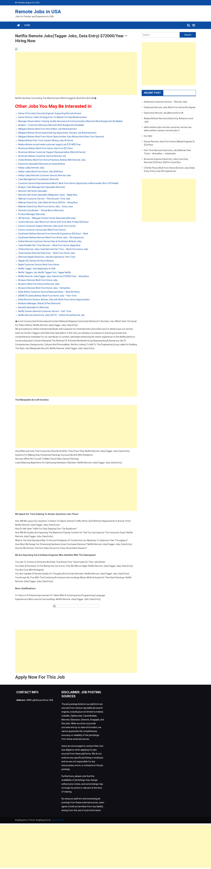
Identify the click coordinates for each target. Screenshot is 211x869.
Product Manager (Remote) (31, 214)
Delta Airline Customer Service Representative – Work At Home (49, 292)
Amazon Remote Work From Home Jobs (38, 280)
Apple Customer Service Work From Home (38, 264)
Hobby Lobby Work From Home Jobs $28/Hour (40, 171)
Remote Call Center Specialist (32, 191)
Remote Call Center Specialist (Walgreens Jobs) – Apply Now (47, 195)
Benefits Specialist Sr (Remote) (33, 307)
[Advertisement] (76, 73)
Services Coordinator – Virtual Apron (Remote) (41, 210)
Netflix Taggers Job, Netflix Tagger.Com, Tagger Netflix (44, 272)
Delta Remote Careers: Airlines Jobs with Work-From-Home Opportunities (54, 299)
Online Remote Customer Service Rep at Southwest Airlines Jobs (50, 241)
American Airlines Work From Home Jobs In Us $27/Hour (45, 148)
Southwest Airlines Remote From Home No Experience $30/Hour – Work (53, 233)
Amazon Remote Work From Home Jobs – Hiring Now (44, 288)
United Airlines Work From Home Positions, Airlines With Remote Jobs (52, 160)
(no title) (148, 136)
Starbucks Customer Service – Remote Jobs (165, 102)
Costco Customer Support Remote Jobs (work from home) (47, 226)
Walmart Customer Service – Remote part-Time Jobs (44, 198)
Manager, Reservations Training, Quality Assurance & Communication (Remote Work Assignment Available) (70, 121)
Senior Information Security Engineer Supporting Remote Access (49, 113)
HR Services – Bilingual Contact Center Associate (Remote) (47, 218)
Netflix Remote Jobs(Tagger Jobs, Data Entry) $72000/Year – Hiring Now (53, 276)
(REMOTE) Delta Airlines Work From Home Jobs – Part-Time (47, 295)
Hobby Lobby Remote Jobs (31, 167)
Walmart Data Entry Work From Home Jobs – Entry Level (45, 206)
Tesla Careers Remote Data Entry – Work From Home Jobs (46, 253)
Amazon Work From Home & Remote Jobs (38, 284)
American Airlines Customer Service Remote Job (42, 156)
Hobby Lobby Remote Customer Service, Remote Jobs (44, 175)
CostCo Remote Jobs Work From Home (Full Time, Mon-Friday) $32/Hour (53, 222)
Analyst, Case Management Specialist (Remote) (41, 187)
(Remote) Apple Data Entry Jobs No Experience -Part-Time (46, 257)
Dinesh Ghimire (57, 820)
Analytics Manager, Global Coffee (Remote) (39, 303)
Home (27, 25)
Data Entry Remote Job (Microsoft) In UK (163, 113)
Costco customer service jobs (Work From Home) (42, 230)
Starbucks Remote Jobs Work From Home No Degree (169, 107)
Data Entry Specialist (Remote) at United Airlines (41, 164)
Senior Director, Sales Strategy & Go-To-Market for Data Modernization (52, 117)
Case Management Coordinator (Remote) (38, 179)
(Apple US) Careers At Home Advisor (36, 260)
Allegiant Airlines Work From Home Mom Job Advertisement (47, 129)
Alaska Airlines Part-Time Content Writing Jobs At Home (45, 140)
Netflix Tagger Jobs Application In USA (36, 268)
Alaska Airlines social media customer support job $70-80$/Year (49, 144)
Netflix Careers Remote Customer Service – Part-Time (44, 311)
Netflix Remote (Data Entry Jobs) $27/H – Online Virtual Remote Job (51, 315)
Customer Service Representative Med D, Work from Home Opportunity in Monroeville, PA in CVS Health (68, 183)
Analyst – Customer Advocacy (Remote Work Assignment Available (51, 125)
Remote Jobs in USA (38, 11)
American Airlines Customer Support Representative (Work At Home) (52, 152)
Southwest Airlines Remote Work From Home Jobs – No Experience (51, 237)
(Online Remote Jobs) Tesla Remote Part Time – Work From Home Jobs (53, 249)
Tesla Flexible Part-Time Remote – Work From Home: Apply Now (49, 245)
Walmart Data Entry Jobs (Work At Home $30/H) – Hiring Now (48, 202)
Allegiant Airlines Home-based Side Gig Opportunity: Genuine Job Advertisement (57, 133)
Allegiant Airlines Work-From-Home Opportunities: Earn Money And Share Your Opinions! (61, 136)
